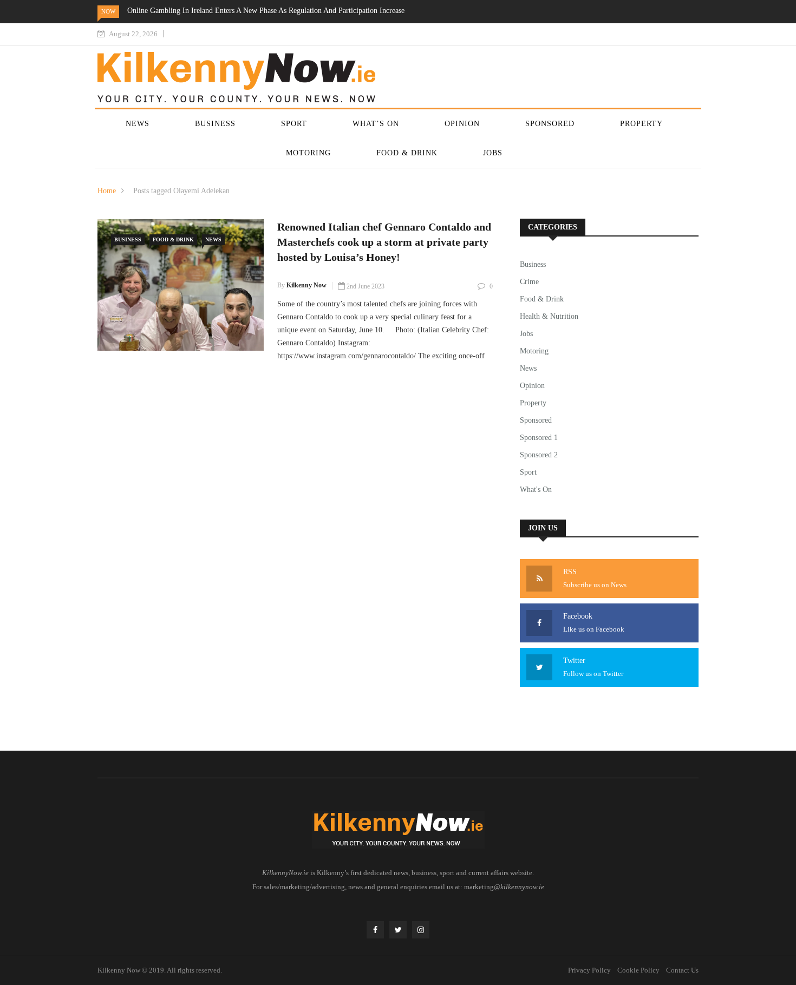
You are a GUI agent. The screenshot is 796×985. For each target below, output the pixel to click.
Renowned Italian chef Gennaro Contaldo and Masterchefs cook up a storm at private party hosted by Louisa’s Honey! (384, 242)
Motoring (308, 153)
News (137, 124)
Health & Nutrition (549, 316)
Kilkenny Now (306, 285)
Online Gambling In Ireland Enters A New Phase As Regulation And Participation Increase (265, 10)
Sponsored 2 (539, 455)
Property (641, 124)
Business (215, 124)
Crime (529, 282)
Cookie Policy (638, 970)
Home (106, 191)
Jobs (493, 153)
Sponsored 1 (539, 438)
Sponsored (550, 124)
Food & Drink (407, 153)
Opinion (462, 124)
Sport (294, 124)
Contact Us (682, 970)
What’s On (376, 124)
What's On (536, 489)
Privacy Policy (589, 970)
